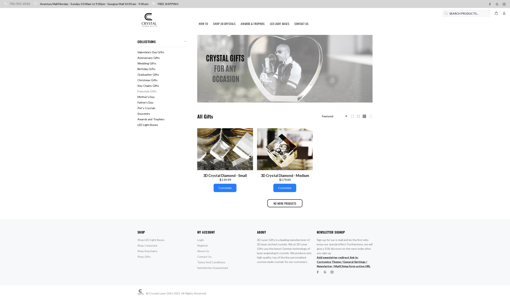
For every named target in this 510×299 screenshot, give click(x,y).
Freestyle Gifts (147, 91)
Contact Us (204, 256)
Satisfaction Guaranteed (212, 267)
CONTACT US (301, 24)
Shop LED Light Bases (151, 240)
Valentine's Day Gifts (150, 52)
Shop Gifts (144, 256)
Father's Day (145, 102)
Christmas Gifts (147, 80)
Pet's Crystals (146, 108)
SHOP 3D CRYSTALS (224, 24)
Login (200, 240)
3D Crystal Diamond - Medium (285, 175)
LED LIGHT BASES (279, 24)
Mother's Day (146, 97)
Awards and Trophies (151, 119)
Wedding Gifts (146, 63)
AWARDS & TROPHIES (253, 24)
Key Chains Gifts (148, 85)
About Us (203, 251)
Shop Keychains (147, 251)
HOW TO (203, 24)
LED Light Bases (147, 124)
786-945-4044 (19, 3)
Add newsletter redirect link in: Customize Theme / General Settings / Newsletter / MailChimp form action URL (343, 262)
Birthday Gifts (146, 69)
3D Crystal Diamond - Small (225, 175)
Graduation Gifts (148, 74)
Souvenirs (143, 113)
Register (202, 245)
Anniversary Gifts (148, 57)
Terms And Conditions (211, 262)
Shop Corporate (147, 245)
